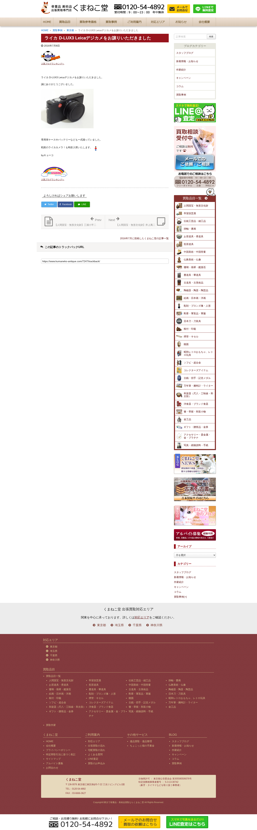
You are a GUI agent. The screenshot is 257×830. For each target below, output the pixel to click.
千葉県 (137, 625)
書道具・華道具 (192, 275)
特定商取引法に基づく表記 (60, 754)
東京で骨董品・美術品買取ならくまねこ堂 (124, 802)
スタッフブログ (184, 52)
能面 (186, 344)
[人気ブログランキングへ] (50, 56)
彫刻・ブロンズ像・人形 (197, 305)
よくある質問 (95, 754)
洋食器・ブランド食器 (196, 403)
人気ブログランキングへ (52, 63)
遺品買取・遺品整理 (141, 741)
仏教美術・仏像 (192, 259)
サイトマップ (53, 758)
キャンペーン (183, 77)
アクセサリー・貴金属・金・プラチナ (197, 436)
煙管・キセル (191, 336)
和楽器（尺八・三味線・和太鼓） (198, 395)
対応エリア (141, 617)
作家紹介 (181, 69)
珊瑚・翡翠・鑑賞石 (195, 267)
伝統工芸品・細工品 (195, 221)
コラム (180, 86)
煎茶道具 (189, 244)
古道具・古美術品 (193, 282)
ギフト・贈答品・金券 (196, 427)
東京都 (70, 30)
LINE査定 (93, 758)
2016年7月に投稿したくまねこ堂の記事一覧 (144, 238)
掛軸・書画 (190, 228)
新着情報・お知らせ (187, 61)
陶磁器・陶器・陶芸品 (196, 290)
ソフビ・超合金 (192, 362)
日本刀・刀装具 (192, 321)
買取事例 (57, 30)
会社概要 (51, 745)
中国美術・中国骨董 (195, 251)
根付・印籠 (190, 328)
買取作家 (51, 725)
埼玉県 (119, 625)
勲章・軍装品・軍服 (195, 313)
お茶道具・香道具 (193, 236)
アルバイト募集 (54, 763)
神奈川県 (156, 625)
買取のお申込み (96, 763)
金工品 (187, 419)
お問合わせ (52, 767)
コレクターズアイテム (196, 370)
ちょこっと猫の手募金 (142, 745)
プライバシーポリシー (58, 750)
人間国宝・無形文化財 (196, 205)
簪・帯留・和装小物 (195, 411)
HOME (44, 30)
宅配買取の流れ (96, 750)
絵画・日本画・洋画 (195, 298)
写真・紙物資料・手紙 (196, 445)
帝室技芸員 (190, 213)
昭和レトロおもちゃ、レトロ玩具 (198, 353)
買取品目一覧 (192, 198)
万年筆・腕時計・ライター (198, 385)
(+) (185, 596)
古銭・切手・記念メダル (197, 378)
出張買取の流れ (96, 745)
